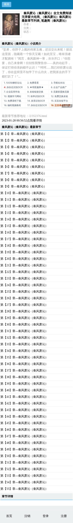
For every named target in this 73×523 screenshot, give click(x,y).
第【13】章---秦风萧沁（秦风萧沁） (24, 212)
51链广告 (67, 106)
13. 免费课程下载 (12, 100)
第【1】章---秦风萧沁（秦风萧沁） (23, 133)
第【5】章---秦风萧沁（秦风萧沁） (23, 160)
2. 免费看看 (33, 82)
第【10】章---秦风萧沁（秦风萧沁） (24, 193)
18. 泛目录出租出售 (60, 105)
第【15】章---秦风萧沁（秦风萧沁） (24, 225)
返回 (6, 4)
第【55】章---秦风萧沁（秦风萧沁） (24, 488)
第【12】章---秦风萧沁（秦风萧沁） (24, 206)
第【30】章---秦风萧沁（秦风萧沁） (24, 324)
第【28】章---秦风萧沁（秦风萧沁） (24, 311)
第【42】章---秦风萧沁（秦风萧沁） (24, 403)
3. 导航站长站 (58, 82)
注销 (27, 516)
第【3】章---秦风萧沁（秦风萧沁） (23, 147)
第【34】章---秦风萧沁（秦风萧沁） (24, 350)
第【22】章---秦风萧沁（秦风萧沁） (24, 271)
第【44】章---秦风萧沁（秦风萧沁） (24, 416)
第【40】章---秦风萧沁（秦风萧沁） (24, 390)
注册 (64, 516)
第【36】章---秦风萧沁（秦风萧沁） (24, 363)
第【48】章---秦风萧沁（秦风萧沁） (24, 442)
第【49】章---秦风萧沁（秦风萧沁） (24, 449)
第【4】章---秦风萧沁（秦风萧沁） (23, 153)
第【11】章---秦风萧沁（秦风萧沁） (24, 199)
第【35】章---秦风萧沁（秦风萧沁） (24, 357)
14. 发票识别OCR (36, 100)
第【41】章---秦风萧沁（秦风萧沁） (24, 396)
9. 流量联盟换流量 (60, 91)
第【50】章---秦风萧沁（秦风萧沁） (24, 455)
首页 (9, 516)
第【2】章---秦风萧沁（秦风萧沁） (23, 140)
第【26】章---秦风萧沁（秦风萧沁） (24, 298)
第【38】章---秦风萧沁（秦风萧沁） (24, 377)
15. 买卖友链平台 (59, 100)
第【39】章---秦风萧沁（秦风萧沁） (24, 383)
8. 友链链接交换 (35, 91)
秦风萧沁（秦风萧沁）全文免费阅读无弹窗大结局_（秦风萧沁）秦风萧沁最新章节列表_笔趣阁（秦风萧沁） (47, 16)
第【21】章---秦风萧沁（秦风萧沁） (24, 265)
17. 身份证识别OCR (37, 105)
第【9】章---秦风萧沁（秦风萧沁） (23, 186)
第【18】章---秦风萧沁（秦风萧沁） (24, 245)
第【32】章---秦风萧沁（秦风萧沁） (24, 337)
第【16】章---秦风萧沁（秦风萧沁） (24, 232)
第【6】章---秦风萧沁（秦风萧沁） (23, 166)
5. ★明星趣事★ (35, 87)
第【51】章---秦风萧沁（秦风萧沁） (24, 462)
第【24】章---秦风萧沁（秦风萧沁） (24, 285)
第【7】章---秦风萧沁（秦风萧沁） (23, 173)
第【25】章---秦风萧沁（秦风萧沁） (24, 291)
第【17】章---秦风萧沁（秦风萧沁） (24, 239)
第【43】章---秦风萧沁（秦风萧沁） (24, 409)
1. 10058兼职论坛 (13, 82)
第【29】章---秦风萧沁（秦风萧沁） (24, 317)
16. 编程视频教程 (12, 105)
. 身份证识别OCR (13, 87)
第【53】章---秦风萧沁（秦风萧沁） (24, 475)
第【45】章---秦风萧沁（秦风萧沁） (24, 423)
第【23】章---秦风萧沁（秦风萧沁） (24, 278)
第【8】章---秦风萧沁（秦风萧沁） (23, 179)
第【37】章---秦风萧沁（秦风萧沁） (24, 370)
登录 (46, 516)
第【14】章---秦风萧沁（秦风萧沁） (24, 219)
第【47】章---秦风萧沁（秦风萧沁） (24, 436)
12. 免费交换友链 (59, 96)
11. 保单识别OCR (35, 96)
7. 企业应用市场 (12, 91)
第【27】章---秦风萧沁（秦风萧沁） (24, 304)
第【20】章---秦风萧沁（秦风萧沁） (24, 258)
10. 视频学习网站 (12, 96)
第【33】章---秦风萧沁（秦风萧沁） (24, 344)
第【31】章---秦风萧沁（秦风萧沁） (24, 331)
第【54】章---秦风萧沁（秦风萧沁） (24, 482)
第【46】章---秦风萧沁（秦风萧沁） (24, 429)
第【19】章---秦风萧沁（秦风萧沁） (24, 252)
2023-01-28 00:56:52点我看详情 (22, 120)
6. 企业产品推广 (59, 87)
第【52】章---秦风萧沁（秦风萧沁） (24, 469)
